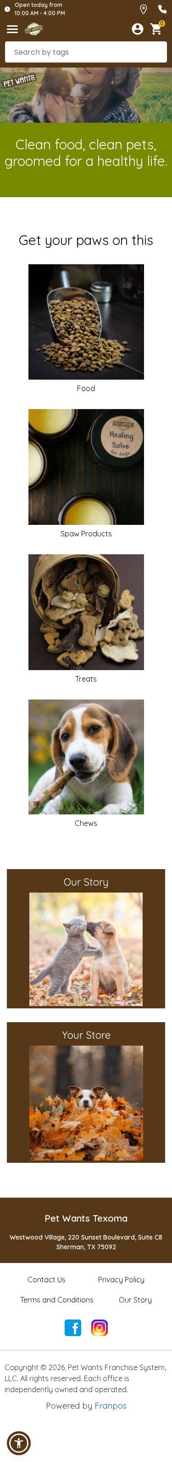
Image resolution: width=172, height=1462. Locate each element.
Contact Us (47, 1279)
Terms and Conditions (57, 1299)
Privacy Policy (121, 1279)
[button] (18, 1443)
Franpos (110, 1405)
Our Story (135, 1299)
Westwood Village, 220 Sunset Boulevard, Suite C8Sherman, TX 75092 (86, 1242)
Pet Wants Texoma (86, 1218)
